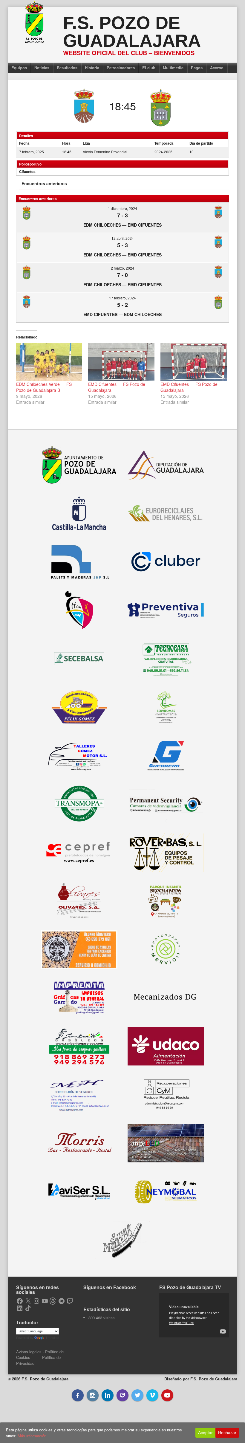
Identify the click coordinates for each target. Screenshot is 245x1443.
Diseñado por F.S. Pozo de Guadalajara (200, 1379)
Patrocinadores (121, 67)
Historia (92, 67)
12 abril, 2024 (122, 238)
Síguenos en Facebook (109, 1287)
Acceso (216, 67)
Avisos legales (29, 1351)
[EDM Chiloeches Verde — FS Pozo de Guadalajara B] (49, 362)
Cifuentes (27, 171)
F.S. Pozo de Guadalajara (132, 32)
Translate (52, 1338)
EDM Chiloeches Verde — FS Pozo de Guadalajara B (44, 387)
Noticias (41, 67)
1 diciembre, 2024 (122, 208)
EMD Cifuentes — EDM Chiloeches (122, 314)
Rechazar (227, 1432)
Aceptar (205, 1432)
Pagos (197, 67)
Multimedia (173, 67)
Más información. (33, 1436)
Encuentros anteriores (44, 183)
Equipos (19, 67)
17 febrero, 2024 (122, 297)
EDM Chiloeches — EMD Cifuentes (122, 225)
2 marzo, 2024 (122, 267)
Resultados (67, 67)
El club (148, 67)
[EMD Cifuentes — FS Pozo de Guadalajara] (121, 362)
